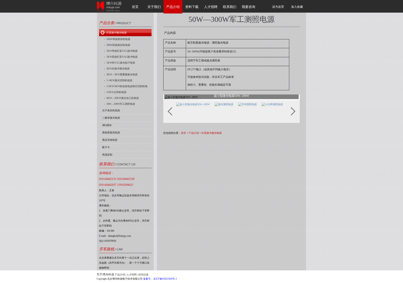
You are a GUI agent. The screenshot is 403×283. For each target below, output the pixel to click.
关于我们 (154, 7)
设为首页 (278, 6)
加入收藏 (297, 6)
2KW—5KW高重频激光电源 (121, 74)
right (293, 111)
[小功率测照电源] (272, 104)
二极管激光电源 (111, 117)
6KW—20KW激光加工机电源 (122, 98)
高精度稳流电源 (111, 132)
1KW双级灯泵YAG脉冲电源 (121, 56)
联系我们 (229, 7)
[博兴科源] (109, 6)
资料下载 (192, 7)
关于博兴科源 (105, 274)
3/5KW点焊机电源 (116, 92)
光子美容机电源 (111, 110)
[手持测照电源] (247, 104)
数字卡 (106, 147)
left (169, 111)
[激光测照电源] (224, 104)
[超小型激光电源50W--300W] (193, 104)
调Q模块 (107, 125)
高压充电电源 (109, 139)
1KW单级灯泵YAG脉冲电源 (121, 50)
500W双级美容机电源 (118, 45)
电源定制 (107, 154)
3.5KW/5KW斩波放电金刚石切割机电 (127, 86)
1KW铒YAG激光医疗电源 (120, 62)
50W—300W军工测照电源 (120, 103)
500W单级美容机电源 (118, 39)
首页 (135, 7)
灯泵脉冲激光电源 (116, 32)
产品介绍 (173, 7)
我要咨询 (248, 7)
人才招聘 (210, 7)
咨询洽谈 (143, 274)
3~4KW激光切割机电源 (119, 80)
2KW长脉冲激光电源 (118, 68)
